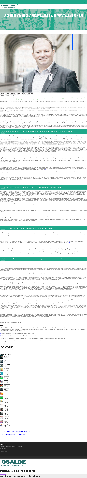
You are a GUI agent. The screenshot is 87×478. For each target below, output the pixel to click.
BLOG (31, 6)
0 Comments (12, 95)
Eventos (35, 6)
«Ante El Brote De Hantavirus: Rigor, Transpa (6, 389)
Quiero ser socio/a (2, 474)
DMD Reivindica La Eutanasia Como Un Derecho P (6, 405)
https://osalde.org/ (4, 451)
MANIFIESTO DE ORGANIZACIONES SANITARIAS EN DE (6, 381)
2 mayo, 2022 (7, 95)
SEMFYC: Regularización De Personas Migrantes (7, 425)
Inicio (18, 6)
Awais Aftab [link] (18, 95)
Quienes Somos (23, 6)
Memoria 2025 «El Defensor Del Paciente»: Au (6, 369)
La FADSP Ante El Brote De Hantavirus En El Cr (7, 417)
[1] (0, 327)
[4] (0, 333)
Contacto (50, 6)
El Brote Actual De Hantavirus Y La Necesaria (6, 421)
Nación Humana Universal (6, 392)
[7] (0, 338)
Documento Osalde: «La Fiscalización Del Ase (6, 377)
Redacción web (2, 95)
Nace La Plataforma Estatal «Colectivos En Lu (7, 401)
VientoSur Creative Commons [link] (29, 95)
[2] (0, 329)
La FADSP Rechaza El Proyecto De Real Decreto (7, 365)
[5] (0, 335)
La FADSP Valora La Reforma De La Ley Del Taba (6, 361)
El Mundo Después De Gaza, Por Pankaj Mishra (7, 385)
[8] (42, 315)
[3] (45, 169)
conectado (8, 349)
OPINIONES (28, 6)
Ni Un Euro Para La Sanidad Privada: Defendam (6, 373)
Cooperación (39, 6)
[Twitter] (84, 2)
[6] (69, 242)
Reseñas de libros (45, 6)
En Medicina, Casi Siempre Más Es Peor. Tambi (6, 413)
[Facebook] (86, 2)
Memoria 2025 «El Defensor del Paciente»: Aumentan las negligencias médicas (13, 434)
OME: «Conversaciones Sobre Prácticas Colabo (6, 356)
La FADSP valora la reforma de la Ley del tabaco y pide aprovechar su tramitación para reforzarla (16, 431)
